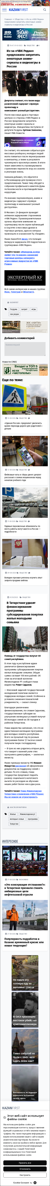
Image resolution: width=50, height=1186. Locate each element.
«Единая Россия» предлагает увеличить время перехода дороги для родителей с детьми (23, 426)
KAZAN (18, 10)
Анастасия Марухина (18, 807)
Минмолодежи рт (27, 814)
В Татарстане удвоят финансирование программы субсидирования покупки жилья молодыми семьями (25, 612)
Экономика (23, 879)
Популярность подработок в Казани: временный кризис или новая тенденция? (23, 942)
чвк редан (14, 314)
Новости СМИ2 (9, 361)
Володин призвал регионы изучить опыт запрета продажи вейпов (23, 579)
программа (33, 819)
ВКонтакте (28, 291)
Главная (8, 19)
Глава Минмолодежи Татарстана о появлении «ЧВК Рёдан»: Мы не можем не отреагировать (24, 794)
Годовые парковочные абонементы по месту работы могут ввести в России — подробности (22, 529)
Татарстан (14, 824)
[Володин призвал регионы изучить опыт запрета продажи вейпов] (25, 554)
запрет (24, 309)
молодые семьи (17, 819)
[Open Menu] (4, 10)
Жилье (13, 814)
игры (34, 309)
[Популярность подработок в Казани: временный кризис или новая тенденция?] (25, 915)
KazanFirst (14, 302)
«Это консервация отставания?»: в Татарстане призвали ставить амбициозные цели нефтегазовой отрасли (24, 889)
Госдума (13, 309)
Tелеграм (16, 291)
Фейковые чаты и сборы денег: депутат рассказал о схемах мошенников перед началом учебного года (22, 477)
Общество (19, 19)
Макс (7, 291)
